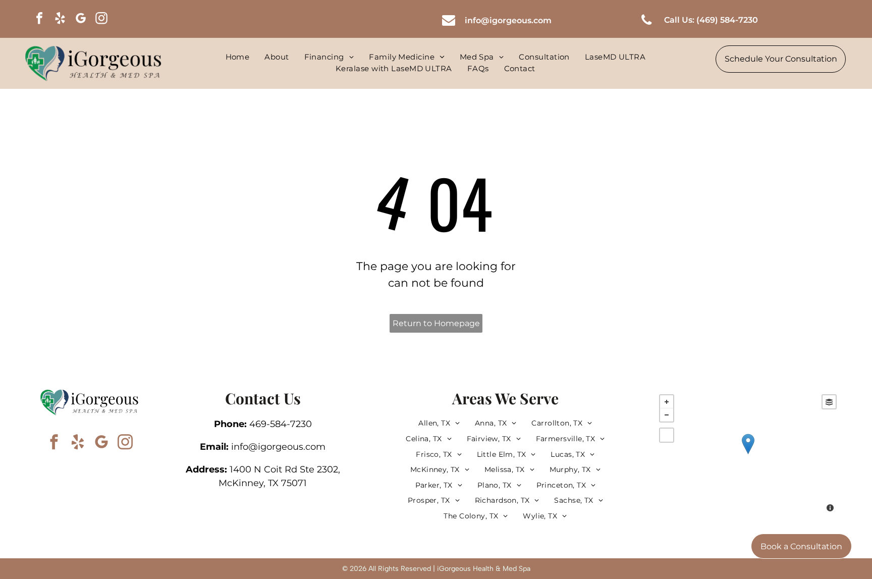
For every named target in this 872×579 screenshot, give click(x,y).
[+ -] (748, 454)
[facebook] (39, 19)
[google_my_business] (81, 19)
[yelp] (60, 19)
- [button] (666, 415)
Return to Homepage (436, 323)
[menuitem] (237, 57)
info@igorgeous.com (278, 446)
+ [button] (666, 401)
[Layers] (829, 401)
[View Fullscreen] (666, 435)
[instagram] (101, 19)
